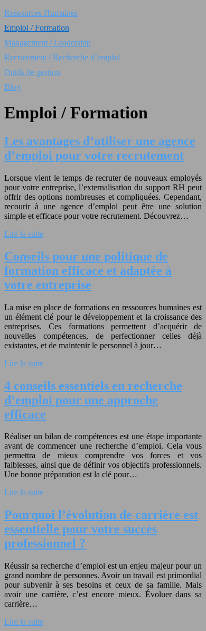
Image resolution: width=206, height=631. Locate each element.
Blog (12, 86)
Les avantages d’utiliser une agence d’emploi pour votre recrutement (99, 148)
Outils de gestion (32, 72)
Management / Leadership (47, 42)
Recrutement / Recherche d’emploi (62, 57)
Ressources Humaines (41, 12)
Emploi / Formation (36, 27)
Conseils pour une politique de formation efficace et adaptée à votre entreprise (88, 270)
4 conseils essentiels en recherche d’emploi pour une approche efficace (93, 400)
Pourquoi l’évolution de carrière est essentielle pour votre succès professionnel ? (101, 529)
